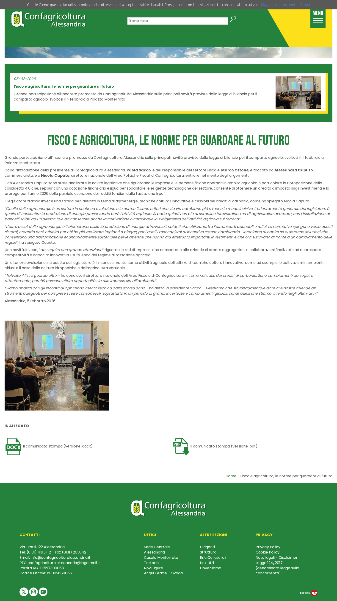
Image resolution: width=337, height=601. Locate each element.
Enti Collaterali (213, 557)
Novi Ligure (153, 568)
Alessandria (154, 552)
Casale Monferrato (161, 557)
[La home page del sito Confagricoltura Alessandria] (48, 19)
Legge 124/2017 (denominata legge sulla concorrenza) (277, 568)
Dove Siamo (210, 568)
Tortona (151, 562)
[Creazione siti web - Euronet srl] (309, 592)
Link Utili (207, 562)
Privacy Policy (268, 547)
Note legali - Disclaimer (277, 557)
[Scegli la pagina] (318, 16)
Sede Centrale (157, 547)
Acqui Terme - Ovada (163, 573)
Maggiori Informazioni (278, 4)
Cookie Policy (267, 552)
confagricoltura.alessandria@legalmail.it (64, 562)
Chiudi (305, 4)
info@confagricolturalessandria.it (61, 557)
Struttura (208, 552)
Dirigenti (207, 547)
